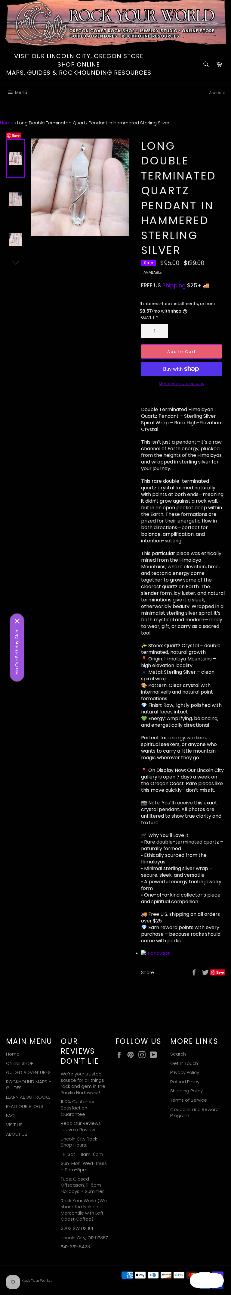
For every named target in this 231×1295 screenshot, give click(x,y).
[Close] (17, 621)
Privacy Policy (184, 1072)
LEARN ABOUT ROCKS (28, 1097)
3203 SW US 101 (77, 1228)
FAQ (10, 1115)
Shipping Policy (186, 1090)
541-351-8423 (75, 1247)
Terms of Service (188, 1100)
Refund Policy (184, 1081)
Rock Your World (36, 1280)
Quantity (149, 317)
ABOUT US (16, 1134)
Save (16, 135)
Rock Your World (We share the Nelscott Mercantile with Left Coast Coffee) (84, 1209)
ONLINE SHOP (19, 1063)
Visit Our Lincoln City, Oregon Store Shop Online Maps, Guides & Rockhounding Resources (78, 64)
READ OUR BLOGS (24, 1106)
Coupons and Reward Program (194, 1112)
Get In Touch (184, 1063)
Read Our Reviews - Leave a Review (82, 1126)
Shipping (174, 285)
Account (217, 92)
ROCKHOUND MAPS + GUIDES (28, 1084)
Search (178, 1054)
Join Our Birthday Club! (17, 652)
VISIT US (14, 1125)
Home (7, 123)
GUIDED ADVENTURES (28, 1072)
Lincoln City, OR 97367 (84, 1237)
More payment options (181, 383)
